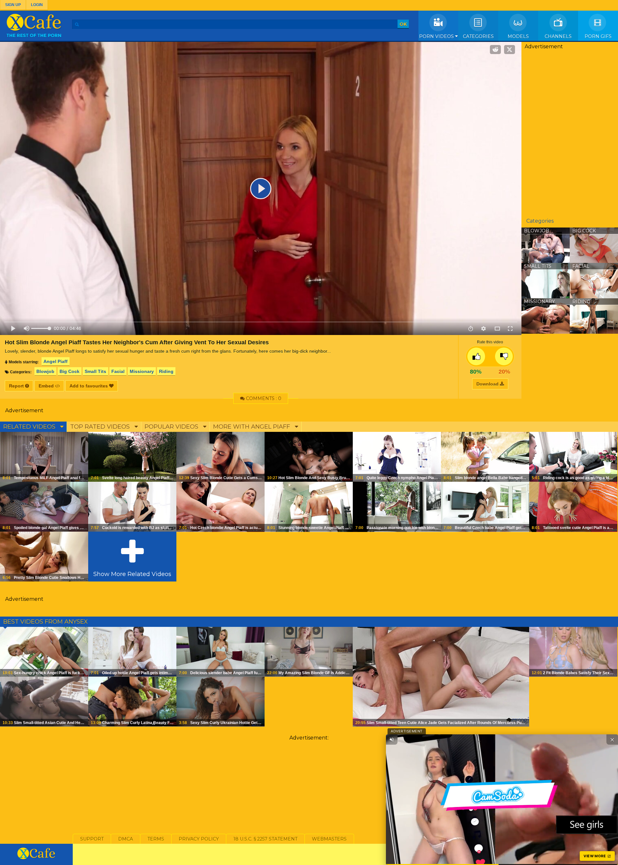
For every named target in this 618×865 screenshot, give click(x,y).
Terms (155, 839)
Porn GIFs (598, 36)
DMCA (125, 839)
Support (92, 839)
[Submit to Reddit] (495, 49)
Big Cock (70, 371)
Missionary (142, 371)
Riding (166, 371)
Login (37, 5)
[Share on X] (509, 49)
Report (17, 385)
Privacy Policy (199, 839)
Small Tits (95, 371)
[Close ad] (612, 739)
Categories (478, 36)
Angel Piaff (55, 361)
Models (518, 36)
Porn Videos (437, 36)
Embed (47, 385)
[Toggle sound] (392, 739)
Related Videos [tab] (30, 426)
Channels (558, 36)
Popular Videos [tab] (172, 426)
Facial (118, 371)
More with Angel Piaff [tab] (252, 426)
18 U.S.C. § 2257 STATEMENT (265, 839)
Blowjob (45, 371)
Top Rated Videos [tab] (100, 426)
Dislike (504, 356)
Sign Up (13, 5)
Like (476, 356)
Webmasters (329, 839)
